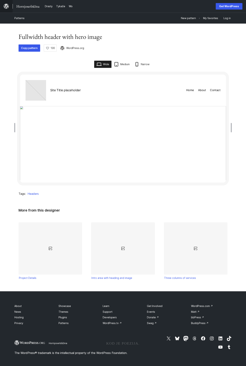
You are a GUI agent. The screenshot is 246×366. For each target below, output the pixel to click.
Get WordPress (229, 6)
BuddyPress (200, 323)
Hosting (19, 317)
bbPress (197, 317)
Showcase (65, 305)
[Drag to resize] (15, 127)
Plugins (63, 317)
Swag (152, 323)
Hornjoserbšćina (58, 343)
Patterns (19, 18)
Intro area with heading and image (111, 277)
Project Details (27, 277)
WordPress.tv (112, 323)
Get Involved (154, 305)
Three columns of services (180, 277)
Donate (153, 317)
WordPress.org (75, 48)
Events (151, 311)
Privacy (18, 323)
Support (107, 311)
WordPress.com (202, 305)
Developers (110, 317)
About (18, 305)
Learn (106, 305)
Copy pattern (29, 48)
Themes (63, 311)
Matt (195, 311)
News (17, 311)
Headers (33, 194)
